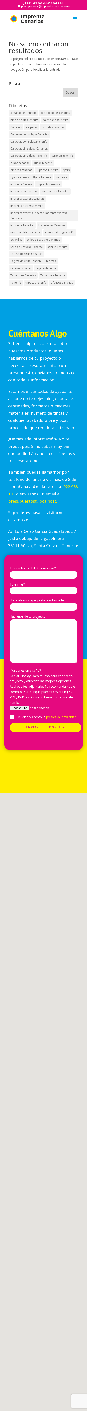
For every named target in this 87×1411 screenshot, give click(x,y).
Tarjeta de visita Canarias (26, 254)
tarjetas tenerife (46, 268)
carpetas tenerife (62, 156)
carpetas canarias (53, 127)
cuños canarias (19, 163)
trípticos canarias (62, 282)
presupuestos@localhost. (32, 501)
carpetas (31, 127)
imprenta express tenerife (26, 206)
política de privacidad (61, 717)
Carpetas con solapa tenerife (28, 141)
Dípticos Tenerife (47, 170)
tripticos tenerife (35, 282)
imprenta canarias (48, 184)
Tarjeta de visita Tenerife (26, 261)
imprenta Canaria (21, 184)
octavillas (16, 240)
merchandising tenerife (59, 232)
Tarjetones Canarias (23, 275)
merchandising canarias (25, 232)
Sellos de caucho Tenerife (26, 247)
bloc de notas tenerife (24, 120)
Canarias (16, 127)
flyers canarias (19, 177)
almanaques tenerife (23, 113)
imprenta (61, 177)
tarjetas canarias (20, 268)
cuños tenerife (43, 163)
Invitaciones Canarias (51, 225)
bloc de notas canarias (55, 113)
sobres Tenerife (57, 247)
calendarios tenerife (55, 120)
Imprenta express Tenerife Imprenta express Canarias (38, 215)
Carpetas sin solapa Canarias (29, 148)
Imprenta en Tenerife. (55, 191)
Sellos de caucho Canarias (43, 240)
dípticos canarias (21, 170)
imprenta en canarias (23, 191)
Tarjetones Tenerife (52, 275)
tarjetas (51, 261)
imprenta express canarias (27, 198)
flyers (66, 170)
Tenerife (15, 282)
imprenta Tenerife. (22, 225)
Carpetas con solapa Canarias (29, 134)
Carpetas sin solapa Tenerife (28, 156)
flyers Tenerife (42, 177)
